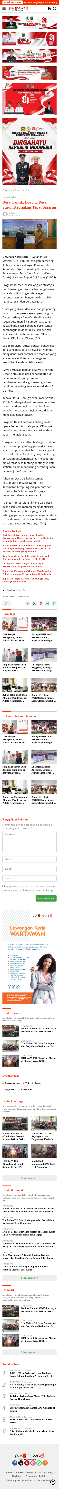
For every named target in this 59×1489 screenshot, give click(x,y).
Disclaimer (17, 1476)
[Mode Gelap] (49, 8)
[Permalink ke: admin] (5, 213)
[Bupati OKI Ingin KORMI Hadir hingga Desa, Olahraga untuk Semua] (44, 685)
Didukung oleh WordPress (19, 1480)
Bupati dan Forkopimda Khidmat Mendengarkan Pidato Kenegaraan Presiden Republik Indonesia (27, 572)
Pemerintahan (9, 197)
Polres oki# (26, 1089)
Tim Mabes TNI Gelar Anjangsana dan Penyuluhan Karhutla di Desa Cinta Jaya (38, 1045)
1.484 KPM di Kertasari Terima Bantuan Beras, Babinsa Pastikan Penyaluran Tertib (31, 1374)
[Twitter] (20, 1463)
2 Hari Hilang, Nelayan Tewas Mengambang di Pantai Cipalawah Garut (33, 1386)
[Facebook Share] (27, 603)
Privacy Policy (46, 1472)
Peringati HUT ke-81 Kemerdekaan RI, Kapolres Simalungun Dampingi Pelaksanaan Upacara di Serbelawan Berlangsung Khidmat (26, 548)
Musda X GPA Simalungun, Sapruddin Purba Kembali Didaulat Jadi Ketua (25, 1268)
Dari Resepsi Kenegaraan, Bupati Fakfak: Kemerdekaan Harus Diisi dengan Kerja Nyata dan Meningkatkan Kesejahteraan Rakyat (27, 538)
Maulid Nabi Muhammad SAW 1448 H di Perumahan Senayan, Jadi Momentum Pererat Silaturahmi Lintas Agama (43, 1164)
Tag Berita (10, 1089)
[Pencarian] (55, 8)
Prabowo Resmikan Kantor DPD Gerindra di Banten (32, 1409)
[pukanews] (18, 8)
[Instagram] (33, 1463)
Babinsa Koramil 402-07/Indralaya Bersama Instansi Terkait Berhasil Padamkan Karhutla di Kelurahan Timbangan (38, 1030)
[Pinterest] (27, 1463)
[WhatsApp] (39, 1463)
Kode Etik (31, 1472)
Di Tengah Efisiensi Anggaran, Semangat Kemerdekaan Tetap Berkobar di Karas (22, 565)
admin (12, 213)
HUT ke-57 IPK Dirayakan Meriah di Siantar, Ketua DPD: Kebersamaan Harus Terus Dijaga (38, 1060)
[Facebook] (14, 1463)
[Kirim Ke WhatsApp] (54, 603)
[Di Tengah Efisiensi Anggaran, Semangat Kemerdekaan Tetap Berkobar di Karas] (44, 655)
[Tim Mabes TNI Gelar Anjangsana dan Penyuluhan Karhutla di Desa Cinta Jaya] (10, 1046)
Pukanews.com (12, 1083)
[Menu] (4, 8)
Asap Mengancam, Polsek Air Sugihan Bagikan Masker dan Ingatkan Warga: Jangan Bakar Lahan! (28, 1256)
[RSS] (45, 1463)
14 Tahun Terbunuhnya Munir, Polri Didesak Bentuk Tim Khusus (32, 1397)
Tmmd (38, 1083)
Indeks (8, 1472)
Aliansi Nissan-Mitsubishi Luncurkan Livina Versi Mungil (32, 1432)
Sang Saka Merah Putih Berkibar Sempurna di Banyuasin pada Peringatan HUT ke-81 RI (25, 557)
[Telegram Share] (47, 603)
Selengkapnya (28, 1178)
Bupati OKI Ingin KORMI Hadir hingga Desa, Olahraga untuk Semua (25, 580)
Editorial (19, 1472)
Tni (27, 1083)
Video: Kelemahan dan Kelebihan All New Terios (31, 1421)
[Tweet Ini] (34, 603)
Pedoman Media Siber (36, 1476)
